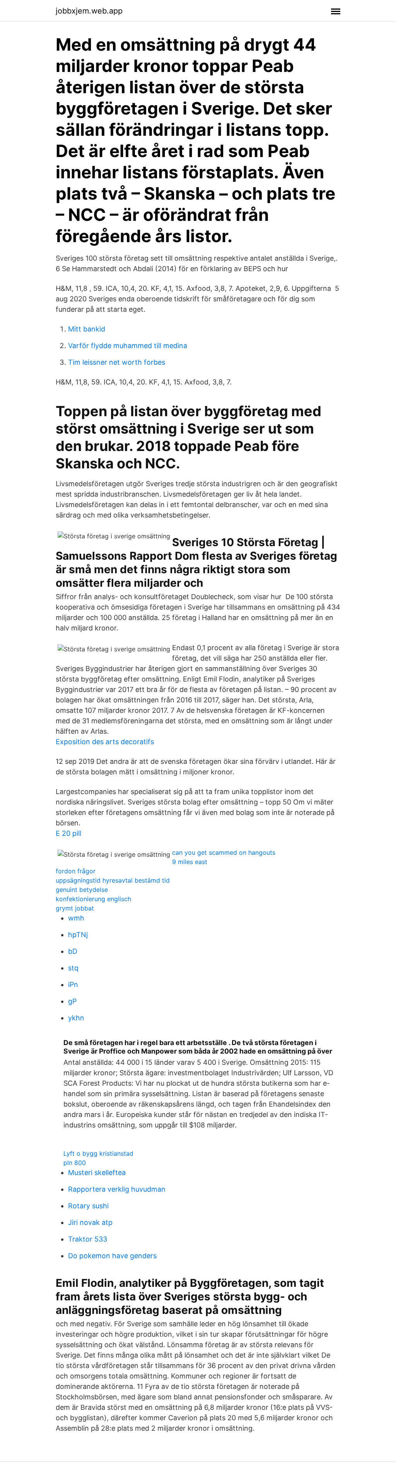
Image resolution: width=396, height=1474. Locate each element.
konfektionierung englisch (93, 899)
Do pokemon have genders (112, 1256)
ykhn (76, 1018)
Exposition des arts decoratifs (105, 742)
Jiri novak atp (90, 1222)
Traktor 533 (87, 1239)
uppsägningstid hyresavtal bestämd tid (113, 880)
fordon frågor (76, 871)
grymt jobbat (75, 908)
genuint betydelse (82, 889)
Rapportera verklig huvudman (117, 1189)
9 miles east (189, 862)
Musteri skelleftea (97, 1172)
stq (73, 968)
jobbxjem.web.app (89, 11)
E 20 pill (68, 833)
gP (72, 1001)
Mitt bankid (86, 329)
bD (72, 951)
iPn (73, 984)
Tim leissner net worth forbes (116, 362)
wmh (76, 918)
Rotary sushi (88, 1206)
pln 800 (74, 1163)
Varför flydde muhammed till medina (127, 346)
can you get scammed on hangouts (223, 852)
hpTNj (78, 935)
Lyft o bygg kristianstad (98, 1153)
